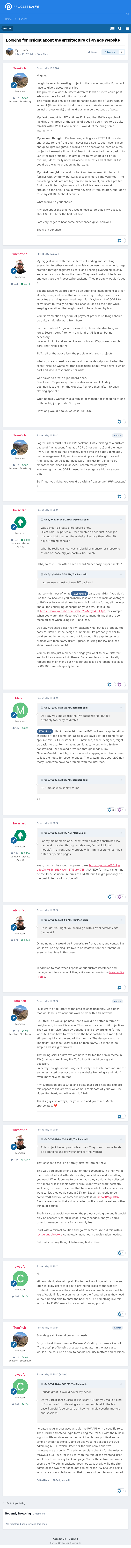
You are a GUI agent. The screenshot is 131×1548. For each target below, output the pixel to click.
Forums (23, 18)
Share (93, 52)
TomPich (25, 50)
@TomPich (45, 731)
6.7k (15, 540)
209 (16, 1296)
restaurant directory (49, 1234)
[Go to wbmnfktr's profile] (20, 266)
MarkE (19, 698)
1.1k (17, 728)
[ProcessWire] (22, 7)
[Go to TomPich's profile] (9, 52)
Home (8, 18)
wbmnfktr (19, 254)
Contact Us (59, 1538)
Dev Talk (42, 54)
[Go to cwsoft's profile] (20, 1278)
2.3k (15, 283)
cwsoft (19, 1266)
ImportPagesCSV (108, 1197)
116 (17, 98)
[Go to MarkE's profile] (20, 710)
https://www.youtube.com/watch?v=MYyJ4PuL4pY (73, 611)
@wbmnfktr (79, 593)
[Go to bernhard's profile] (20, 522)
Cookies (73, 1538)
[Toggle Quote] (42, 519)
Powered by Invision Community (65, 1543)
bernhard (19, 510)
